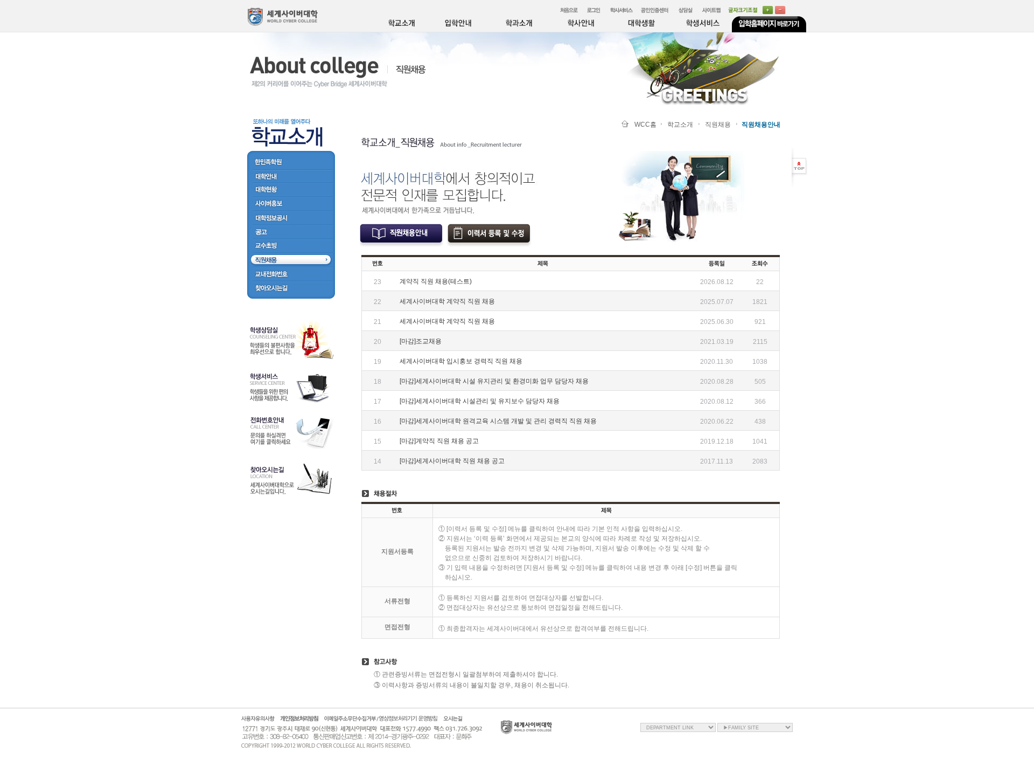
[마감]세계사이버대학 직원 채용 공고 (452, 461)
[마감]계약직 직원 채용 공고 (439, 441)
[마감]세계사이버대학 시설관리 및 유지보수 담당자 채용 (480, 401)
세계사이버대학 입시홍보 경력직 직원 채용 (461, 361)
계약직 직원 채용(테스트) (436, 281)
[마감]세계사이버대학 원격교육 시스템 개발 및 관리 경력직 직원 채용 (498, 421)
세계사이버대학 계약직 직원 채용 (447, 301)
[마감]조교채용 (421, 341)
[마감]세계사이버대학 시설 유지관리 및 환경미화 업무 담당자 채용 (494, 381)
